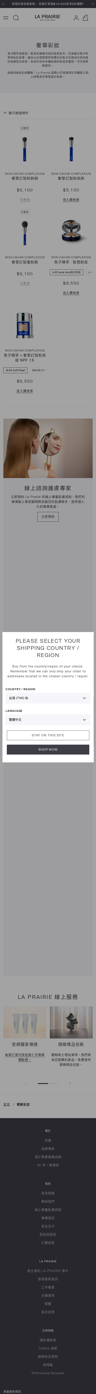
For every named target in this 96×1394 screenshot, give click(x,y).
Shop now (48, 749)
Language (14, 710)
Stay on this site (48, 735)
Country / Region (20, 689)
